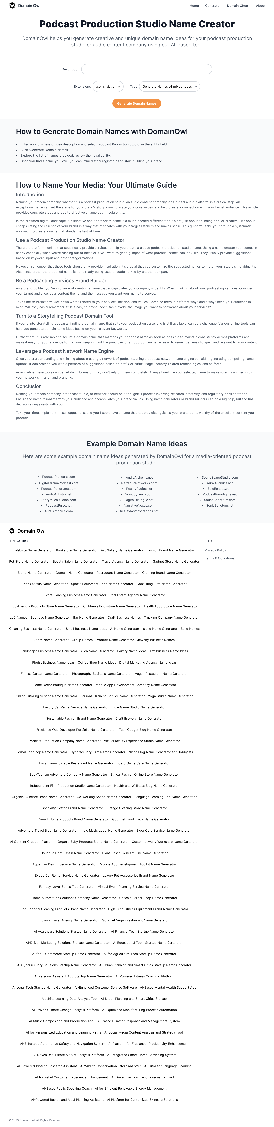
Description (71, 69)
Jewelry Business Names (156, 640)
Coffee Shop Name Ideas (97, 662)
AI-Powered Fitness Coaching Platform (144, 976)
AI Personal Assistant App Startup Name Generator (73, 976)
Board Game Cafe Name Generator (143, 763)
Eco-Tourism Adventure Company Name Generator (68, 774)
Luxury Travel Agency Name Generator (69, 920)
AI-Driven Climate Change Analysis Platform (65, 1010)
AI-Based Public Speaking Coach (67, 1088)
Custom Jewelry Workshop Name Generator (165, 842)
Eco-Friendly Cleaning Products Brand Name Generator (63, 909)
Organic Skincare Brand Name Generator (43, 797)
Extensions (82, 86)
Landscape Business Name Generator (49, 651)
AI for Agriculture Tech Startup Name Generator (140, 954)
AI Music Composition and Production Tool (61, 1021)
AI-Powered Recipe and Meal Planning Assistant (67, 1100)
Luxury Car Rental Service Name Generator (76, 707)
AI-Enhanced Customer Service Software (106, 987)
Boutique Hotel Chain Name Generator (70, 853)
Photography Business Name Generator (102, 674)
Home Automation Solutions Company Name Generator (73, 898)
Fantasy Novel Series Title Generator (67, 887)
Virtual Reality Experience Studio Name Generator (142, 741)
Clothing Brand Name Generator (166, 573)
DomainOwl (27, 1120)
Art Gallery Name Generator (122, 550)
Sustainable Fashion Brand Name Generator (79, 718)
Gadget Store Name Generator (176, 561)
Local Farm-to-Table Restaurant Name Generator (76, 763)
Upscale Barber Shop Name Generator (148, 898)
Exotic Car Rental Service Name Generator (67, 875)
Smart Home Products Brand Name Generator (74, 819)
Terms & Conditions (219, 558)
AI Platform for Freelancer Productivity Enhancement (148, 1044)
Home (194, 6)
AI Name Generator (124, 629)
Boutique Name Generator (50, 617)
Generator (213, 6)
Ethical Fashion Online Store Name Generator (144, 774)
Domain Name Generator (74, 573)
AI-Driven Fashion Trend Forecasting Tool (142, 1077)
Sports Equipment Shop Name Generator (102, 584)
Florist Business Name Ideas (53, 662)
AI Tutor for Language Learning (168, 1066)
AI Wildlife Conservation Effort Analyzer (110, 1066)
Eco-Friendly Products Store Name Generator (45, 606)
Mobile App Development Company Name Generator (136, 685)
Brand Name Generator (35, 573)
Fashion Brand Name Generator (170, 550)
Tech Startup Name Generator (45, 584)
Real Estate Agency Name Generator (137, 595)
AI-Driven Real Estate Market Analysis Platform (68, 1055)
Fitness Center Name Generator (45, 674)
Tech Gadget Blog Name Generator (145, 730)
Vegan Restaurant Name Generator (161, 674)
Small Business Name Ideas (86, 629)
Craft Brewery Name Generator (139, 718)
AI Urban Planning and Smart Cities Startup (134, 999)
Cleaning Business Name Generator (36, 629)
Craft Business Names (124, 617)
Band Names (190, 629)
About (260, 6)
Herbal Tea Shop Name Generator (41, 752)
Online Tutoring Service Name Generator (46, 696)
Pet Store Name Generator (29, 561)
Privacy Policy (215, 550)
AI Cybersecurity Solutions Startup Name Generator (56, 965)
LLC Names (18, 617)
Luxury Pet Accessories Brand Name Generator (138, 875)
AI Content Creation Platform (32, 842)
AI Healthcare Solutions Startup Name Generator (71, 931)
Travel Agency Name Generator (126, 561)
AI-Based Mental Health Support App (168, 987)
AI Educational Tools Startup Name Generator (148, 943)
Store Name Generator (51, 640)
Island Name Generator (159, 629)
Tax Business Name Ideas (169, 651)
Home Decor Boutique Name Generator (62, 685)
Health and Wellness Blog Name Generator (146, 786)
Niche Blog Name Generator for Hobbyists (161, 752)
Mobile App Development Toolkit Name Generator (138, 864)
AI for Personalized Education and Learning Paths (63, 1032)
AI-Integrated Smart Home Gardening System (141, 1055)
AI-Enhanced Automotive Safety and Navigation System (62, 1044)
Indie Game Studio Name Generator (139, 707)
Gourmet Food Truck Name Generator (140, 819)
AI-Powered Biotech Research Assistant (47, 1066)
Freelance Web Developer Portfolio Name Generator (76, 730)
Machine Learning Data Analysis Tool (70, 999)
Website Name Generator (34, 550)
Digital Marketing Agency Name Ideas (148, 662)
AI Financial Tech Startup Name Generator (143, 931)
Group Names (82, 640)
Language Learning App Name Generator (166, 797)
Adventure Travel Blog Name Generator (48, 830)
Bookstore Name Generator (77, 550)
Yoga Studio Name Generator (170, 696)
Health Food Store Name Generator (171, 606)
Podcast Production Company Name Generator (65, 741)
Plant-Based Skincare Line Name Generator (135, 853)
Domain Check (238, 6)
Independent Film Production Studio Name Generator (70, 786)
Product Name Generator (115, 640)
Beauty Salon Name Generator (76, 561)
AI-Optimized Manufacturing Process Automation (139, 1010)
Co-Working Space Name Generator (104, 797)
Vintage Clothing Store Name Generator (136, 808)
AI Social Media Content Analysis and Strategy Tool (143, 1032)
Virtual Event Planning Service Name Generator (134, 887)
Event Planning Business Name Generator (75, 595)
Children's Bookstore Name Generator (112, 606)
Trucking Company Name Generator (171, 617)
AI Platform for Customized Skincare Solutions (142, 1100)
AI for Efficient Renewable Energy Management (131, 1088)
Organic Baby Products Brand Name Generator (93, 842)
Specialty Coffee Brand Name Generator (72, 808)
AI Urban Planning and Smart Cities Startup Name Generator (145, 965)
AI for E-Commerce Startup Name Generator (66, 954)
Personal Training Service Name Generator (112, 696)
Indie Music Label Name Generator (107, 830)
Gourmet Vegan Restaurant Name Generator (135, 920)
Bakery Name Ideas (131, 651)
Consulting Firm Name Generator (162, 584)
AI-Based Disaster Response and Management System (138, 1021)
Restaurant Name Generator (118, 573)
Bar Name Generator (88, 617)
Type (133, 86)
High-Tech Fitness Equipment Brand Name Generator (148, 909)
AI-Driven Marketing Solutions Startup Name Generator (68, 943)
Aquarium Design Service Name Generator (64, 864)
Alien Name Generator (97, 651)
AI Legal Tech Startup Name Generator (41, 987)
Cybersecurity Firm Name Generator (97, 752)
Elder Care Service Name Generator (163, 830)
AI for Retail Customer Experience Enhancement (71, 1077)
